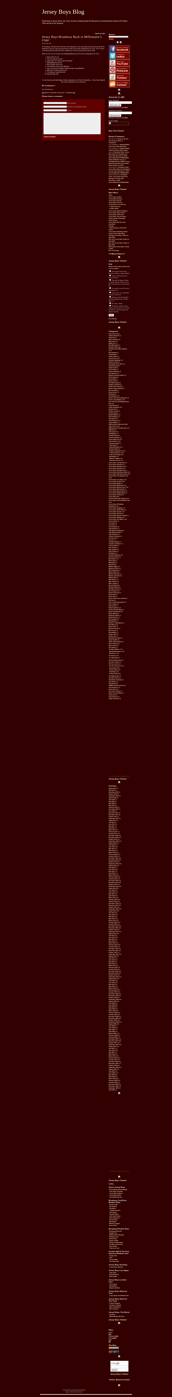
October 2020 (113, 794)
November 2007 (113, 1041)
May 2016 (112, 848)
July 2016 (112, 845)
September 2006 (114, 1067)
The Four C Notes (114, 662)
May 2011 (111, 961)
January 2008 (113, 1037)
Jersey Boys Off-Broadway (117, 493)
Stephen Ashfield (114, 1288)
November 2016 (113, 837)
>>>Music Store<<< (117, 254)
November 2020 (113, 792)
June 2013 (112, 914)
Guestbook (112, 224)
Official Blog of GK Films (116, 1316)
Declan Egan (112, 377)
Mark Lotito (112, 560)
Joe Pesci (112, 525)
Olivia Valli (112, 596)
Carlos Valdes (113, 356)
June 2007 (112, 1050)
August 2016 (112, 843)
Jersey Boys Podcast (115, 494)
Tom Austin (112, 681)
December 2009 (113, 993)
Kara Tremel (112, 547)
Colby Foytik (112, 367)
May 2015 (112, 871)
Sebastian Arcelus (115, 460)
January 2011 (113, 969)
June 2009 (112, 1005)
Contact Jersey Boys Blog (117, 233)
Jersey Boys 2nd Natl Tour (117, 462)
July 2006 (112, 1071)
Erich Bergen (113, 396)
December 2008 (113, 1016)
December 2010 (113, 971)
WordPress (82, 1390)
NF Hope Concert (114, 589)
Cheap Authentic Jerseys (116, 159)
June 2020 (112, 799)
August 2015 (112, 865)
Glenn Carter (113, 1284)
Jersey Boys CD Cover (116, 202)
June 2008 (112, 1027)
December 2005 (113, 1084)
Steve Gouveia (113, 643)
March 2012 (112, 943)
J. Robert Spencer (114, 206)
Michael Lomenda (114, 575)
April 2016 (112, 850)
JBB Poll (111, 430)
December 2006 (113, 1061)
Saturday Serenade (115, 638)
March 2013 (112, 920)
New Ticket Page (114, 250)
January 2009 (113, 1014)
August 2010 (112, 978)
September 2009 (114, 999)
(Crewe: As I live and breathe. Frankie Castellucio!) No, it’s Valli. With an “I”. (119, 299)
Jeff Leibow (112, 431)
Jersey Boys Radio (115, 1195)
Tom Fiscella (112, 683)
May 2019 (112, 805)
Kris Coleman (113, 1219)
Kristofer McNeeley (114, 555)
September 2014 (114, 886)
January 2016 (113, 856)
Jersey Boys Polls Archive (117, 212)
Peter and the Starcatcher (116, 602)
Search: (112, 34)
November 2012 (113, 927)
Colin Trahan (112, 369)
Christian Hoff (113, 443)
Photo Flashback (114, 607)
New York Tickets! (116, 131)
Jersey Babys (113, 1259)
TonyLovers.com (114, 1248)
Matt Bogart (112, 456)
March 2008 (112, 1033)
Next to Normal (113, 585)
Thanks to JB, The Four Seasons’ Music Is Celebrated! (118, 140)
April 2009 (112, 1009)
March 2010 (112, 988)
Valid (112, 1338)
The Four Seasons (114, 666)
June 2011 (112, 960)
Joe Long (111, 523)
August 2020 (112, 797)
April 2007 (112, 1054)
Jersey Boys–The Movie (116, 519)
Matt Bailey (112, 562)
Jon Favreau (112, 538)
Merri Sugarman (113, 570)
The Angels (112, 647)
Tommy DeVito (113, 673)
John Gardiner (113, 528)
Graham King (113, 413)
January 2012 (113, 946)
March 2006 (112, 1078)
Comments (113, 1336)
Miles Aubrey (113, 581)
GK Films (112, 1314)
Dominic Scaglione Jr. (116, 451)
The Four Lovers (114, 664)
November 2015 (113, 860)
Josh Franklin (113, 545)
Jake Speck (112, 418)
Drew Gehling (113, 390)
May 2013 (112, 916)
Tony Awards (113, 687)
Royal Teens (112, 626)
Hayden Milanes (113, 414)
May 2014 (112, 894)
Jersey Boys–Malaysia (116, 517)
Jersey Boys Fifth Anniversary (118, 474)
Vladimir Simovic (78, 1391)
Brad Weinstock (113, 345)
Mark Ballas (112, 558)
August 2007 (112, 1046)
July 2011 (112, 958)
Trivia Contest (113, 220)
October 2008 (113, 1020)
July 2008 (112, 1025)
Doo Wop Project (114, 382)
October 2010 (113, 975)
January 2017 (113, 833)
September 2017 (114, 818)
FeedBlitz (125, 107)
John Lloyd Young (114, 454)
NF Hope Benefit (113, 587)
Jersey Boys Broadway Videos (118, 231)
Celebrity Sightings (114, 360)
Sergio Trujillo (113, 640)
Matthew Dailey (113, 566)
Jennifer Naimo (114, 208)
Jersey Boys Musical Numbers (118, 211)
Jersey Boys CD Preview (116, 214)
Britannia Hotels (123, 1380)
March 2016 (112, 852)
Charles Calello (113, 362)
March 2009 (112, 1010)
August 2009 (112, 1001)
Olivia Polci (112, 594)
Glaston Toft (112, 409)
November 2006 (113, 1063)
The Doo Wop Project (115, 660)
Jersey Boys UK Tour (115, 513)
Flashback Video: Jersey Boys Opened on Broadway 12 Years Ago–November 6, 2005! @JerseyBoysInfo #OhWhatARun (119, 178)
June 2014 (112, 892)
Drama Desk (113, 1238)
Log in (110, 1332)
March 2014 (112, 897)
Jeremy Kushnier (114, 437)
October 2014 (113, 884)
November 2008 (113, 1018)
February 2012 (113, 944)
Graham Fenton (113, 411)
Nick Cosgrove (113, 591)
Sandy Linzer (113, 634)
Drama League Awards (116, 388)
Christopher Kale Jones (116, 364)
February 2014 (113, 899)
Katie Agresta (113, 549)
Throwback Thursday (115, 679)
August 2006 (112, 1069)
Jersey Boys (112, 441)
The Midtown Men (114, 676)
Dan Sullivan (112, 373)
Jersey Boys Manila (115, 483)
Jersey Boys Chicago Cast (117, 470)
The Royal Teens (114, 678)
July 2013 (112, 912)
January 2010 (113, 992)
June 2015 (112, 869)
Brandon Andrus (114, 347)
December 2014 (113, 880)
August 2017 (112, 820)
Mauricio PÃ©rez (114, 568)
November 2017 (113, 814)
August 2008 (112, 1024)
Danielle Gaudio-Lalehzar (116, 375)
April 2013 (112, 918)
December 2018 (113, 809)
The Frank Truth (114, 1261)
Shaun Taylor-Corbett (115, 641)
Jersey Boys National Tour (117, 487)
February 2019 (113, 807)
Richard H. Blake (114, 615)
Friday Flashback (114, 407)
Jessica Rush (113, 521)
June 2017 (112, 824)
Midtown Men (113, 577)
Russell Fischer (113, 628)
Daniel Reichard (114, 447)
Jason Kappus (113, 422)
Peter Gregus (113, 604)
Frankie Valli (113, 670)
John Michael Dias (114, 532)
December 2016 (113, 835)
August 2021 (112, 788)
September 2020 (114, 796)
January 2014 (113, 901)
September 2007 (114, 1044)
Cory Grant (112, 445)
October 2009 (113, 997)
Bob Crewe (112, 341)
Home (110, 195)
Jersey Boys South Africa (116, 509)
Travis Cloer (112, 689)
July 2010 (112, 980)
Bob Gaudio (112, 668)
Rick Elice (112, 653)
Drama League (113, 1240)
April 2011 (112, 963)
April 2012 (112, 941)
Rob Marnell (112, 621)
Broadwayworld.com (115, 1231)
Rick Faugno (112, 619)
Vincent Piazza (113, 696)
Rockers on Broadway (115, 623)
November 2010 (113, 973)
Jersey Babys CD (114, 439)
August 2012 (112, 933)
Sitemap (111, 226)
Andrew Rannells (114, 335)
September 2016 (114, 841)
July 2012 (112, 935)
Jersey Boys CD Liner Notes (117, 216)
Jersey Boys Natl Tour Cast (117, 222)
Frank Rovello (113, 405)
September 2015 (114, 863)
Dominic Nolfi (113, 449)
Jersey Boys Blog (63, 11)
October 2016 (113, 839)
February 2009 (113, 1012)
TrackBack (70, 92)
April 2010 (112, 986)
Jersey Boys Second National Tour (119, 500)
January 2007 (113, 1059)
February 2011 (113, 967)
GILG (110, 1257)
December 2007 (113, 1039)
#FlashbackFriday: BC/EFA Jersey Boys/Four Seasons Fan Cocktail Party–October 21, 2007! (119, 163)
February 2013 (113, 922)
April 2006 (112, 1076)
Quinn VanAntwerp (114, 611)
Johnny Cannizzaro (114, 536)
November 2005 (113, 1086)
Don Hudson (113, 1206)
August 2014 (112, 888)
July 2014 (112, 890)
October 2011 (113, 952)
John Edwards (113, 526)
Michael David (113, 572)
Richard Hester (113, 617)
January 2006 (113, 1082)
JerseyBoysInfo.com (115, 1197)
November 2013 (113, 905)
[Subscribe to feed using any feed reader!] (119, 124)
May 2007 (112, 1052)
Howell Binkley (113, 416)
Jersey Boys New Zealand (117, 491)
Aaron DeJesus (113, 333)
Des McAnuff (113, 657)
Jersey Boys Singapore (116, 508)
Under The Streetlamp (115, 693)
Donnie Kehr (112, 381)
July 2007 (112, 1048)
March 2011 (112, 965)
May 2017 (112, 826)
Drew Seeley (112, 392)
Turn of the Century (114, 691)
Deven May (112, 379)
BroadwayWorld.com (70, 54)
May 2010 (112, 984)
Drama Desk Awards (115, 386)
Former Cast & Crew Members (118, 398)
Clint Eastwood (113, 365)
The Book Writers (114, 649)
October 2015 (113, 862)
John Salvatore (113, 534)
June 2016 (112, 846)
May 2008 (112, 1029)
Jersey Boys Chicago (115, 468)
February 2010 (113, 990)
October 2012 (113, 929)
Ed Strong (112, 394)
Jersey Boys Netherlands (116, 489)
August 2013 (112, 911)
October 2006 (113, 1065)
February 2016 (113, 854)
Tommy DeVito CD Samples (117, 218)
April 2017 (112, 828)
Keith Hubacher (114, 1274)
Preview (111, 107)
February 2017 (113, 831)
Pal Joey (111, 600)
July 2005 (112, 1090)
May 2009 (112, 1007)
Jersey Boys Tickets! (118, 189)
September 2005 (114, 1088)
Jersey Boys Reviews (115, 199)
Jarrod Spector (113, 420)
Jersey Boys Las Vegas (116, 479)
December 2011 (113, 948)
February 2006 (113, 1080)
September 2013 (114, 909)
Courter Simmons (114, 371)
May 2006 (112, 1074)
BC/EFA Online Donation (116, 1235)
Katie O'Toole (113, 551)
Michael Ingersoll (114, 574)
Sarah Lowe (112, 636)
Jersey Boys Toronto (115, 511)
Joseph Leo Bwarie (115, 543)
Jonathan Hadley (114, 542)
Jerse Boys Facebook (116, 1191)
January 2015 (113, 878)
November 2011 (113, 950)
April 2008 (112, 1031)
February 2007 (113, 1058)
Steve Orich (112, 645)
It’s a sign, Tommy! (116, 303)
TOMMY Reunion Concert (116, 685)
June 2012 (112, 937)
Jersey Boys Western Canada (118, 515)
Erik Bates (112, 1208)
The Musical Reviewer (116, 1244)
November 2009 (113, 995)
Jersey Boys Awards (115, 200)
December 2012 (113, 926)
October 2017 (113, 816)
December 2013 (113, 903)
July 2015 (112, 867)
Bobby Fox (112, 343)
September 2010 (114, 976)
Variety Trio (112, 695)
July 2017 (112, 822)
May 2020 (112, 801)
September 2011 (114, 954)
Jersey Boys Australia (115, 464)
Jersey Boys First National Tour (118, 476)
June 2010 (112, 982)
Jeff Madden (112, 433)
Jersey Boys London (115, 197)
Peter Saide (112, 606)
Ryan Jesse (112, 630)
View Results (113, 318)
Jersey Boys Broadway (116, 466)
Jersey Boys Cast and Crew (117, 204)
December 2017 (113, 813)
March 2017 (112, 829)
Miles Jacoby (113, 583)
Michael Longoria (114, 458)
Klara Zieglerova (114, 1218)
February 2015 (113, 877)
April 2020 (112, 803)
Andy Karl (112, 337)
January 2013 (113, 924)
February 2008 (113, 1035)
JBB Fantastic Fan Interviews (118, 428)
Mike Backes (113, 579)
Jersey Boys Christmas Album (118, 472)
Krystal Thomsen (114, 557)
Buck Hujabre (113, 352)
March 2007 (112, 1056)
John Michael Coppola (115, 530)
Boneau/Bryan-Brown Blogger (118, 1189)
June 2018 (112, 811)
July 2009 (112, 1003)
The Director (112, 655)
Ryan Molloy (112, 632)
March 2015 (112, 875)
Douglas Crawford (114, 384)
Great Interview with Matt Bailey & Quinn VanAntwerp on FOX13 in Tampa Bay (67, 80)
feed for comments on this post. (53, 92)
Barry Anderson (113, 339)
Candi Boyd (112, 354)
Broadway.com (113, 1236)
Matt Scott (112, 564)
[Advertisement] (119, 738)
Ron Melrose (112, 624)
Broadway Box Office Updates (118, 349)
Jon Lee (111, 540)
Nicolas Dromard (114, 592)
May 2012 (112, 939)
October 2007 (113, 1042)
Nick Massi (112, 671)
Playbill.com (113, 1233)
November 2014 (113, 882)
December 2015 (113, 858)
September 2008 (114, 1022)
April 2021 (112, 790)
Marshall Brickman (115, 651)
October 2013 (113, 907)
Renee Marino (113, 613)
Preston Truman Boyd (115, 609)
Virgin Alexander (114, 698)
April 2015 (112, 873)
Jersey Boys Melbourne (116, 485)
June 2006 (112, 1073)
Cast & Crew (112, 358)
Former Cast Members (115, 399)
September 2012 (114, 931)
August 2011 (112, 956)
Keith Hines (112, 553)
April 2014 (112, 895)
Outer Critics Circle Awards (117, 598)
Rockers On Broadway (116, 1242)
